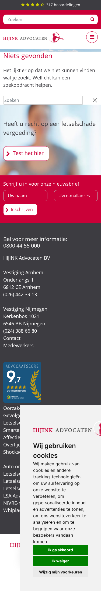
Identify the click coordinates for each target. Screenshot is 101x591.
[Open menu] (92, 37)
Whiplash (14, 510)
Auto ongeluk (18, 466)
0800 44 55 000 (21, 245)
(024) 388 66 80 (20, 331)
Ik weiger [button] (60, 561)
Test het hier (28, 153)
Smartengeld (17, 430)
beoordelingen (63, 4)
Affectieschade (19, 437)
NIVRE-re (13, 503)
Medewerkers (18, 345)
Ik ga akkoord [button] (60, 549)
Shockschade (18, 452)
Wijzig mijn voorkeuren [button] (60, 572)
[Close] (95, 100)
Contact (11, 338)
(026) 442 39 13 (20, 294)
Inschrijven (22, 209)
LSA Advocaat (18, 495)
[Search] (92, 19)
